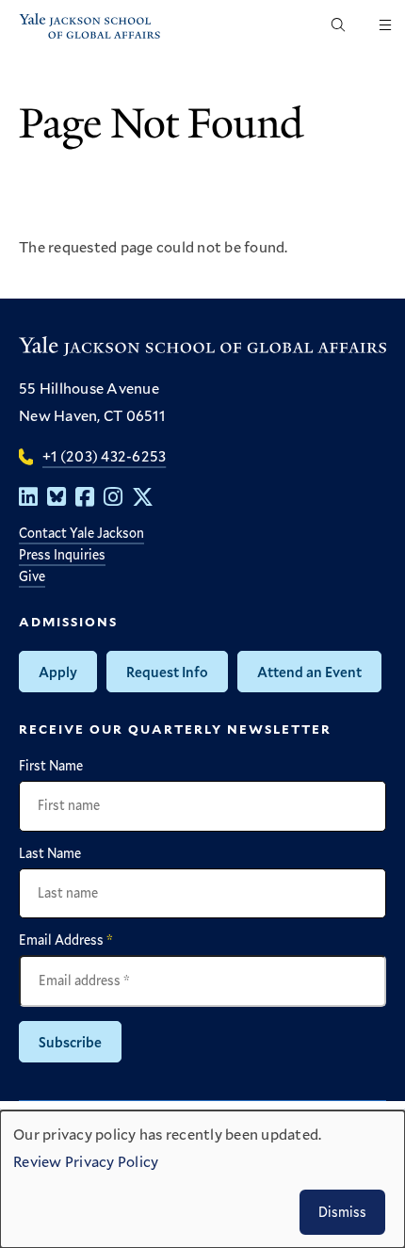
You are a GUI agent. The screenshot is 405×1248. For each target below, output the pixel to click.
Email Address (66, 940)
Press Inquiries (62, 554)
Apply (58, 671)
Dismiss (342, 1212)
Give (32, 576)
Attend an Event (309, 671)
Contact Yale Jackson (81, 533)
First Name (51, 765)
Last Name (50, 853)
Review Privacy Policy (85, 1161)
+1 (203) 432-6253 (104, 455)
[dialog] (202, 1179)
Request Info (167, 671)
